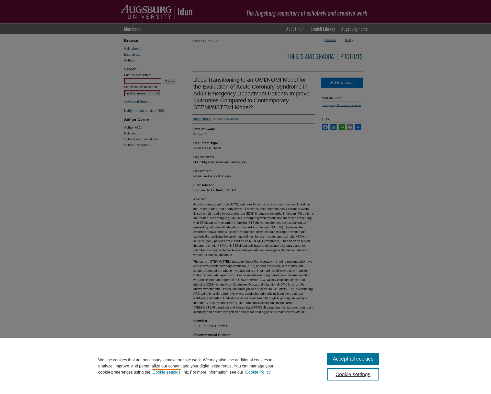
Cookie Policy (258, 372)
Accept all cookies (353, 359)
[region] (245, 366)
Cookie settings (166, 372)
